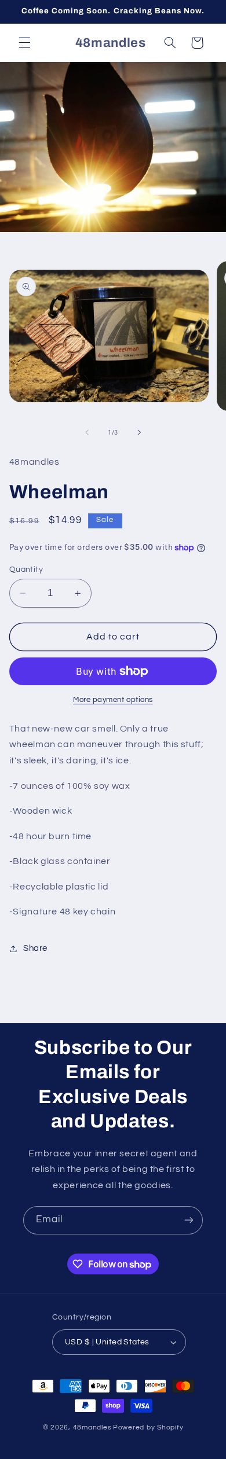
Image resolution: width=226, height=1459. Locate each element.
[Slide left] (87, 432)
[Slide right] (139, 432)
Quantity (26, 569)
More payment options (113, 700)
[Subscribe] (189, 1220)
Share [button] (35, 948)
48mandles (92, 1427)
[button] (24, 43)
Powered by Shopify (148, 1427)
